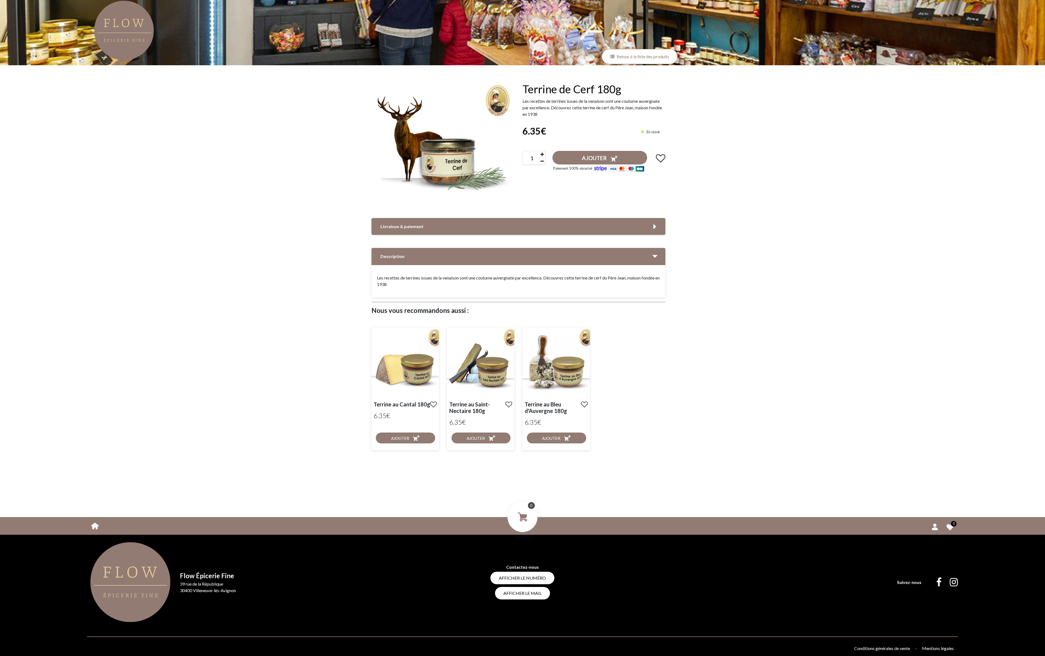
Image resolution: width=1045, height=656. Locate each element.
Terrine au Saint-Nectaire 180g (469, 407)
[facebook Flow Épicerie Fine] (935, 582)
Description (392, 256)
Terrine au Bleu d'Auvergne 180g (546, 407)
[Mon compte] (934, 526)
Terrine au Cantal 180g (402, 404)
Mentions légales (938, 648)
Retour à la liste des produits (643, 56)
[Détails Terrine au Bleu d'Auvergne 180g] (556, 360)
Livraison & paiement (401, 226)
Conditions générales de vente (882, 648)
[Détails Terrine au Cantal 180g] (405, 360)
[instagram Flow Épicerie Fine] (950, 582)
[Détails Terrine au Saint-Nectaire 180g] (481, 360)
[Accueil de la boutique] (95, 525)
